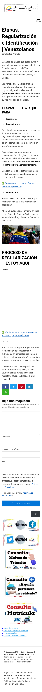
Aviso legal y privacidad (23, 654)
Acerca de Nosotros (11, 628)
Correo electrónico (11, 449)
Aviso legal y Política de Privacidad (16, 631)
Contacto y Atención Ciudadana (15, 636)
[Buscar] (35, 514)
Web (3, 462)
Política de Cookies (10, 633)
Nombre (6, 437)
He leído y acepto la (17, 494)
